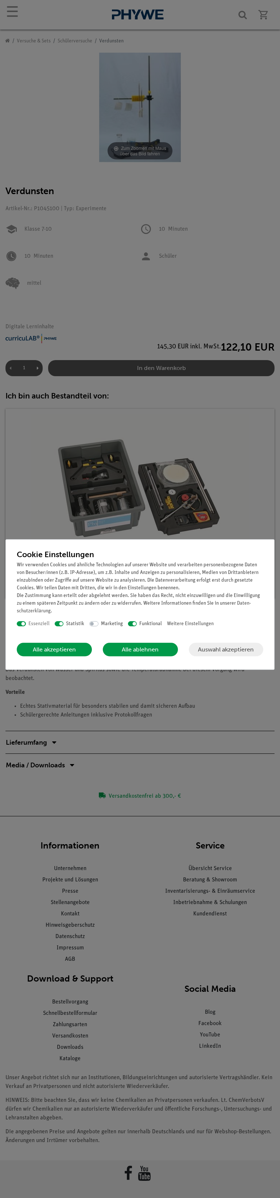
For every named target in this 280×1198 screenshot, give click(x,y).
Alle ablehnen (140, 649)
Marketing (112, 624)
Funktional (150, 624)
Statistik (75, 624)
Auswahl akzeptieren (226, 649)
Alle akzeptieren (54, 649)
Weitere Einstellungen (190, 624)
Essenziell (39, 624)
